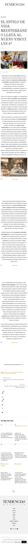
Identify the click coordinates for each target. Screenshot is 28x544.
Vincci (14, 373)
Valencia (11, 373)
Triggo (7, 373)
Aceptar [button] (24, 542)
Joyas (14, 512)
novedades (3, 373)
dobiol (3, 48)
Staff (14, 525)
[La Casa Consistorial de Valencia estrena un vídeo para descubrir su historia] (7, 427)
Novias (14, 514)
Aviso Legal (18, 542)
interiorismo (14, 372)
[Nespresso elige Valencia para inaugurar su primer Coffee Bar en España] (21, 447)
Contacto (14, 523)
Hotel (9, 372)
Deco (14, 517)
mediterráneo (20, 372)
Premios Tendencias (14, 521)
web (23, 364)
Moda (14, 508)
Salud (14, 519)
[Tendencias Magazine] (14, 3)
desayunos (5, 372)
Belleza (14, 510)
